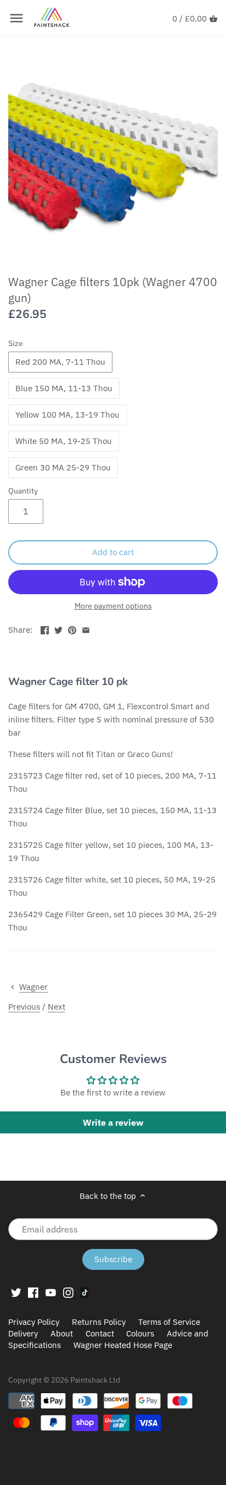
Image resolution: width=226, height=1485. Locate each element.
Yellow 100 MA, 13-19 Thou (67, 414)
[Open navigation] (16, 18)
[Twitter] (16, 1292)
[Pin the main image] (72, 628)
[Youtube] (51, 1292)
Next (56, 1006)
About (61, 1333)
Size (15, 343)
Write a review (113, 1122)
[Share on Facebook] (45, 628)
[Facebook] (33, 1292)
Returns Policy (99, 1322)
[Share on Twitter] (58, 628)
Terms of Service (169, 1322)
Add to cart (113, 552)
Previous (24, 1006)
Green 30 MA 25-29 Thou (63, 467)
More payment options (113, 606)
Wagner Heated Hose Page (123, 1345)
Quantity (23, 490)
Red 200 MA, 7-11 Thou (60, 362)
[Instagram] (68, 1292)
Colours (141, 1333)
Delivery (23, 1333)
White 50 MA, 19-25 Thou (63, 441)
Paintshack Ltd (95, 1380)
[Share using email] (86, 628)
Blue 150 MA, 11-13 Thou (63, 388)
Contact (100, 1333)
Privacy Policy (33, 1322)
